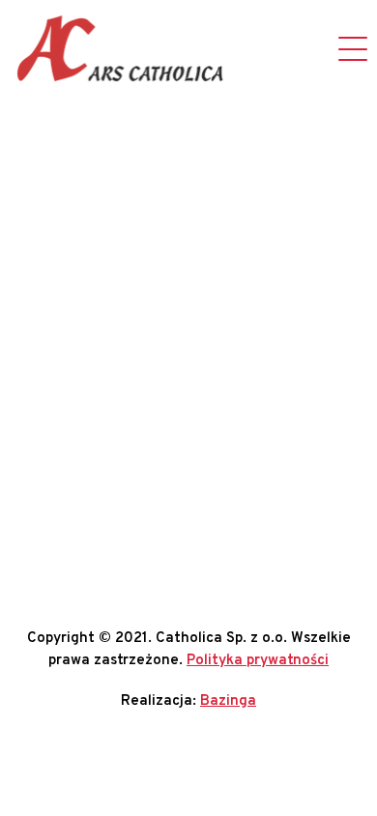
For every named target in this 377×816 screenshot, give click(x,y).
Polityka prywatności (258, 661)
